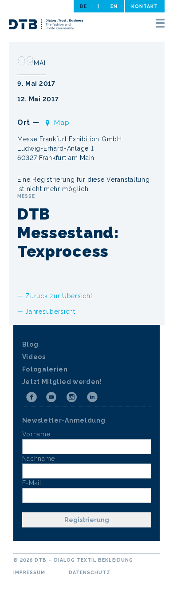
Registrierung (86, 519)
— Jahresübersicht (46, 311)
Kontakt (144, 6)
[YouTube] (51, 397)
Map (61, 122)
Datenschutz (90, 572)
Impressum (29, 572)
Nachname (38, 458)
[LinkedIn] (92, 397)
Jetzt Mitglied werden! (62, 381)
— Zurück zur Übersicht (54, 295)
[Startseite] (46, 26)
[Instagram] (72, 397)
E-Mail (32, 483)
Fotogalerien (45, 369)
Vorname (36, 434)
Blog (30, 344)
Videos (34, 356)
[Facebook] (31, 397)
